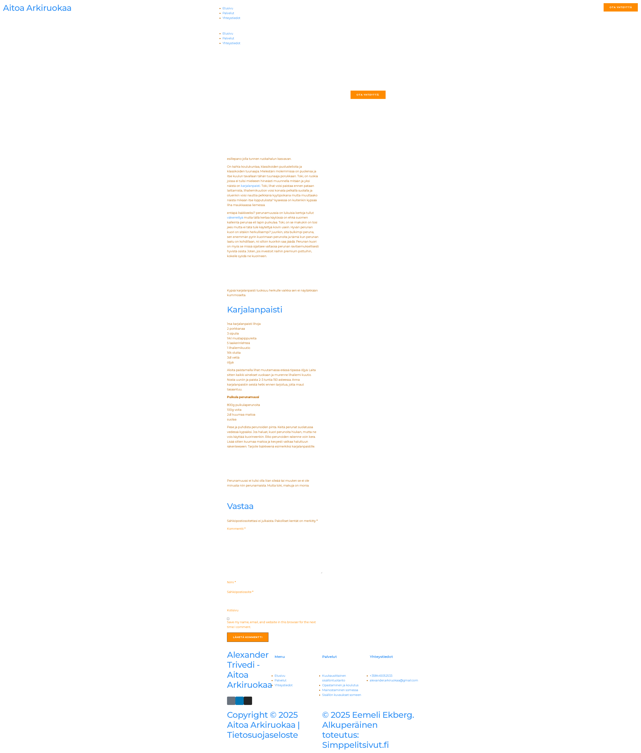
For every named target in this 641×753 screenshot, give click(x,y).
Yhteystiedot (231, 18)
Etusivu (228, 8)
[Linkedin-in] (239, 701)
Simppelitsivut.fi (368, 730)
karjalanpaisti (250, 186)
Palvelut (228, 13)
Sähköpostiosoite (240, 592)
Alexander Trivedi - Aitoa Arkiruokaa (249, 670)
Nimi (231, 582)
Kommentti (236, 529)
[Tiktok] (231, 701)
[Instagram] (248, 701)
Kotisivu (232, 610)
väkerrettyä (235, 217)
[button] (320, 25)
